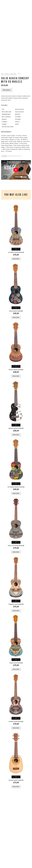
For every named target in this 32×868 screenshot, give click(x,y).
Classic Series (13, 73)
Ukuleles (6, 73)
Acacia (19, 73)
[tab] (16, 194)
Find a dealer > (7, 90)
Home (2, 73)
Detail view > (16, 258)
